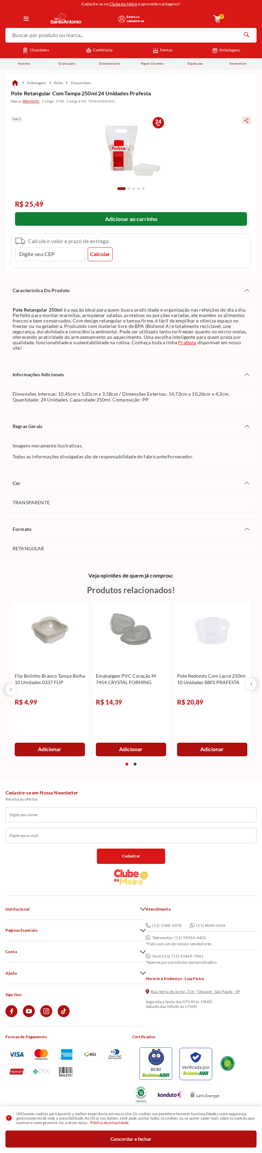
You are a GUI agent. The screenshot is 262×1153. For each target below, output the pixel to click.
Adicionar (49, 749)
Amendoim (237, 63)
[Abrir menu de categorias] (26, 19)
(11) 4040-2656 (210, 925)
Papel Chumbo (152, 63)
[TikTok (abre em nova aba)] (64, 1015)
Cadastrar (131, 855)
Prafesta (187, 342)
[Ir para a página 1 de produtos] (127, 764)
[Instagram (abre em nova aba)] (46, 1015)
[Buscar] (246, 35)
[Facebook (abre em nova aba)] (11, 1015)
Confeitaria (103, 50)
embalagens (36, 83)
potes (58, 83)
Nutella (24, 63)
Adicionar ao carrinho (131, 219)
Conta (11, 951)
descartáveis (81, 83)
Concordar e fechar (131, 1139)
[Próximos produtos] (251, 684)
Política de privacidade (109, 1122)
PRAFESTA (31, 101)
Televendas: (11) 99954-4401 (179, 937)
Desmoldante (109, 63)
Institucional (17, 909)
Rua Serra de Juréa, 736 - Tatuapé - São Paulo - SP (195, 991)
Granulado (66, 63)
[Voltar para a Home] (82, 19)
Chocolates (39, 50)
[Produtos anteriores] (10, 689)
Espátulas (195, 63)
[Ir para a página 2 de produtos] (135, 764)
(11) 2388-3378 (166, 925)
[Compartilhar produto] (246, 120)
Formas (166, 50)
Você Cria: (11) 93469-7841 (177, 956)
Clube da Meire (123, 3)
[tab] (121, 188)
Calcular (100, 254)
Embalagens (229, 50)
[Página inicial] (15, 83)
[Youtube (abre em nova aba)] (29, 1015)
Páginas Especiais (21, 930)
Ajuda (11, 973)
